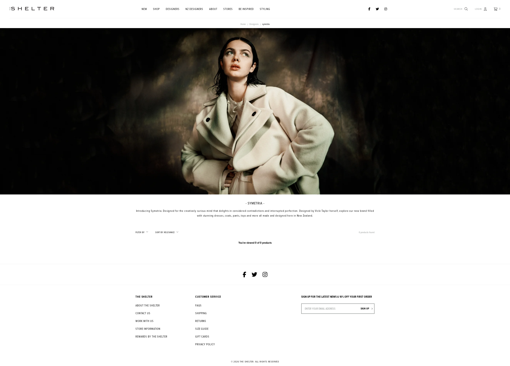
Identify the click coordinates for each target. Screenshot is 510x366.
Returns (200, 321)
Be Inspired (246, 9)
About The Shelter (147, 305)
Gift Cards (202, 336)
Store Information (147, 329)
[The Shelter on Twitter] (377, 9)
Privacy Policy (205, 344)
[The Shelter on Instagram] (385, 9)
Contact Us (142, 313)
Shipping (201, 313)
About (213, 9)
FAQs (198, 305)
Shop (156, 9)
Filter (139, 232)
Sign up (365, 308)
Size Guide (202, 329)
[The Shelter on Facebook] (369, 9)
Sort (159, 232)
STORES (228, 9)
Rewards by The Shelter (151, 336)
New (144, 9)
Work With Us (144, 321)
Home (243, 24)
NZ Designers (194, 9)
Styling (265, 9)
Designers (172, 9)
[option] (255, 111)
